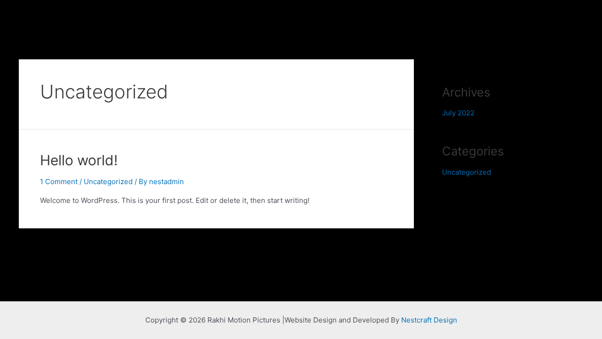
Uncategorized (108, 181)
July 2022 (458, 112)
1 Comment (59, 181)
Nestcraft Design (429, 319)
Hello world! (79, 160)
